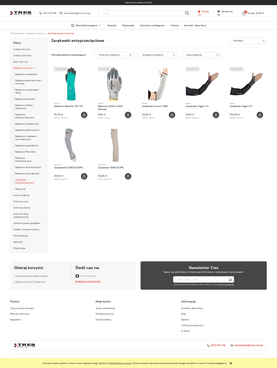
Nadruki (185, 319)
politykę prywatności (226, 284)
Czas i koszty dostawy (22, 308)
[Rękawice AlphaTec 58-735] (70, 84)
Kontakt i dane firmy (192, 308)
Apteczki (18, 241)
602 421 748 (49, 13)
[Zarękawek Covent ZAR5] (158, 84)
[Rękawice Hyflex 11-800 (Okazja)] (114, 84)
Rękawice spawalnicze (26, 145)
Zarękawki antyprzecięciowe (24, 181)
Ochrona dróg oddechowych (21, 215)
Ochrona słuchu (21, 207)
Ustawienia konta (105, 313)
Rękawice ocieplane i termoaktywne (26, 138)
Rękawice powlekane (26, 74)
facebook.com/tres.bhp (88, 281)
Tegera (188, 103)
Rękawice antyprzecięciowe (24, 116)
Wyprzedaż (19, 248)
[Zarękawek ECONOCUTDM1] (70, 145)
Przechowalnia (103, 319)
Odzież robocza (21, 49)
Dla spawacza (20, 235)
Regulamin (15, 319)
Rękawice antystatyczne (28, 167)
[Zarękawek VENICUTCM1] (114, 145)
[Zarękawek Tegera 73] (246, 84)
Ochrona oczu (20, 201)
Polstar (144, 103)
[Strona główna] (20, 13)
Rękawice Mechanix (25, 151)
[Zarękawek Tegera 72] (202, 84)
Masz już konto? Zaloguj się (30, 281)
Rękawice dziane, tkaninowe (24, 107)
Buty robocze (20, 61)
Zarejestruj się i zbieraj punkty (32, 275)
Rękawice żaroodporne (27, 173)
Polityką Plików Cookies (120, 363)
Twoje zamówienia (105, 308)
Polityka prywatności (192, 325)
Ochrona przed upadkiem (26, 223)
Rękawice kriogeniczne (27, 123)
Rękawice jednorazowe (27, 130)
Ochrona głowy (21, 195)
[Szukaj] (187, 13)
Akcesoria (20, 189)
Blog (183, 313)
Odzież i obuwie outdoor (26, 229)
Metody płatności (19, 313)
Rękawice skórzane (25, 99)
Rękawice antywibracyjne (23, 159)
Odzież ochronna (22, 55)
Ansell (56, 103)
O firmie (185, 330)
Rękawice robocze (23, 68)
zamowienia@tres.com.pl (77, 13)
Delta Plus (58, 165)
